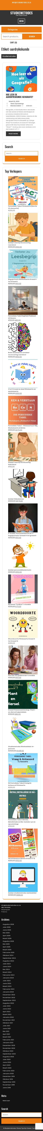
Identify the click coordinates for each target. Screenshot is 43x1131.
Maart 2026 (7, 938)
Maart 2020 (7, 1068)
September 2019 (9, 1082)
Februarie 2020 (8, 1071)
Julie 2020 (6, 1059)
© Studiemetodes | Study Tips (13, 1128)
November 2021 (9, 1020)
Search (32, 36)
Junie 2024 (7, 967)
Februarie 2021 (8, 1040)
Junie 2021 (7, 1028)
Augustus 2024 (8, 961)
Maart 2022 (7, 1014)
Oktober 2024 (8, 955)
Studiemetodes (21, 12)
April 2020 (6, 1065)
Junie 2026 (7, 930)
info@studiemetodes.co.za (11, 905)
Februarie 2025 (8, 952)
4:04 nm (27, 106)
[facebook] (18, 7)
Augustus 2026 (8, 924)
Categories (13, 29)
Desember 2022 (9, 995)
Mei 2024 (6, 969)
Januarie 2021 (8, 1043)
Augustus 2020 (8, 1057)
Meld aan (6, 1101)
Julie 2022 (6, 1006)
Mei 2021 (6, 1031)
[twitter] (21, 7)
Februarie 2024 (8, 975)
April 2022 (6, 1012)
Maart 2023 (7, 986)
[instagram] (24, 7)
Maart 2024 (7, 972)
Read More (13, 134)
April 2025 (6, 947)
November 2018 (9, 1085)
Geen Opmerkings (15, 104)
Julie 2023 (6, 981)
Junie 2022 (7, 1009)
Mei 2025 (6, 944)
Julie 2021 (6, 1026)
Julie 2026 (6, 927)
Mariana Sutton (14, 106)
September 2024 (9, 958)
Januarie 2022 (8, 1017)
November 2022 (9, 998)
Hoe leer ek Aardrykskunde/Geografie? (19, 96)
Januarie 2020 (8, 1074)
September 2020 (9, 1054)
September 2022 (9, 1000)
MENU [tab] (21, 21)
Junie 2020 (7, 1062)
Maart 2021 (7, 1037)
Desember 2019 (9, 1076)
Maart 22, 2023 (13, 101)
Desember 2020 (9, 1045)
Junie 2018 (7, 1088)
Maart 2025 (7, 950)
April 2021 (6, 1034)
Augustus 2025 (8, 941)
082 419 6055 (5, 907)
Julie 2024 (7, 964)
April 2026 (6, 936)
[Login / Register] (32, 43)
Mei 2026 (6, 933)
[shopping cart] (6, 43)
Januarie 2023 (8, 992)
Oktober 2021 (8, 1023)
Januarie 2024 (8, 978)
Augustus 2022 (8, 1003)
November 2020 (9, 1048)
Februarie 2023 (8, 989)
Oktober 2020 (8, 1051)
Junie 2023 (7, 983)
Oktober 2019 (8, 1079)
